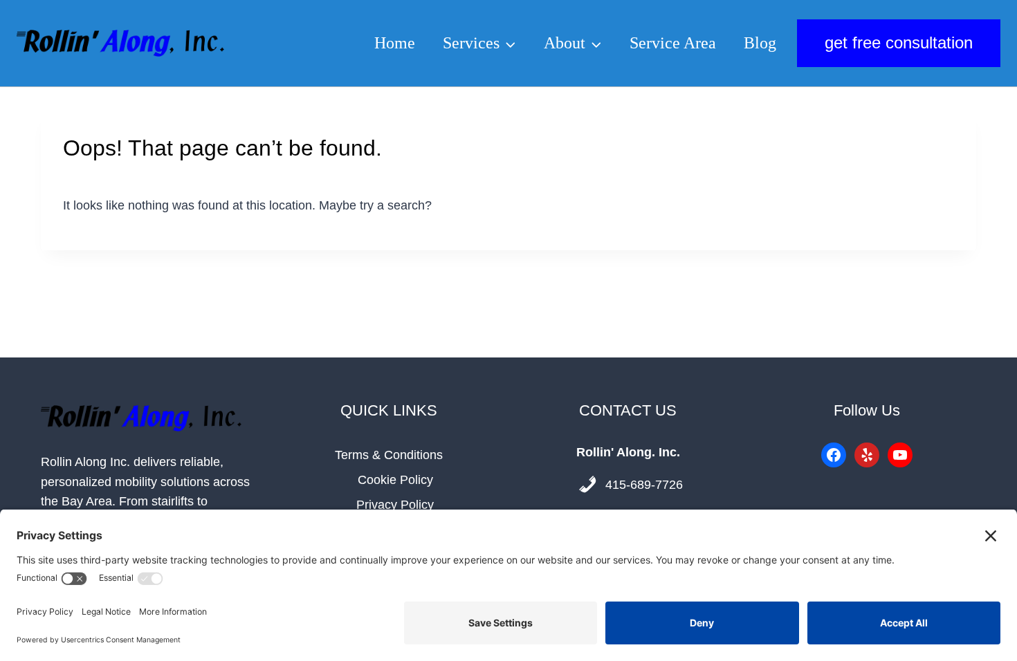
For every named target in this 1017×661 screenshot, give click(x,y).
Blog (760, 43)
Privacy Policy (395, 505)
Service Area (673, 43)
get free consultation (899, 42)
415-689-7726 (644, 485)
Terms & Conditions (389, 455)
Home (394, 43)
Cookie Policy (395, 480)
